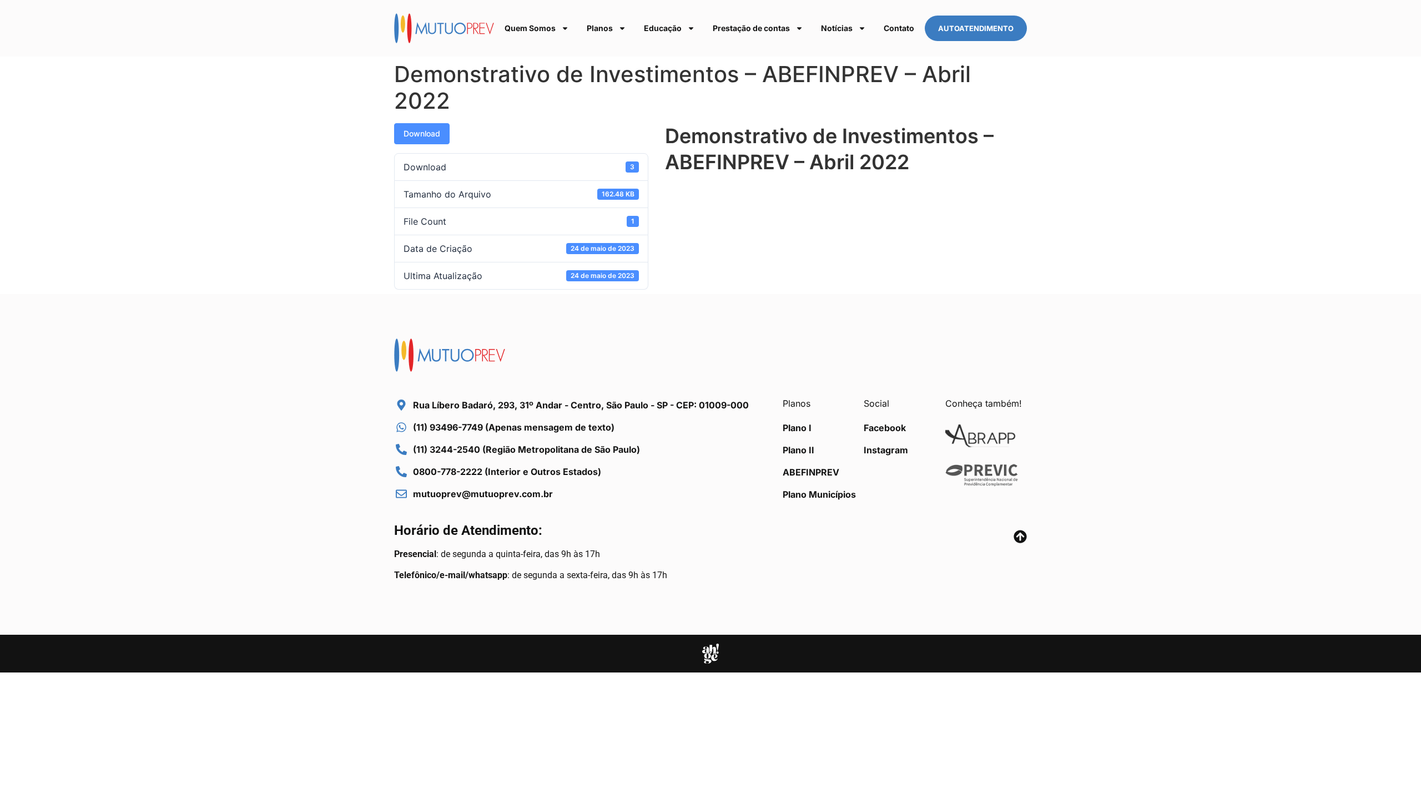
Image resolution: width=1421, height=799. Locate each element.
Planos (600, 28)
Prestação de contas (751, 28)
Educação (663, 28)
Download (422, 133)
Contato (899, 28)
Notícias (837, 28)
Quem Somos (530, 28)
